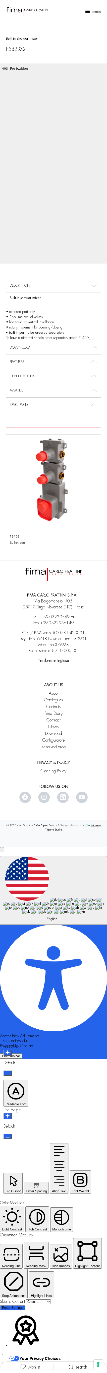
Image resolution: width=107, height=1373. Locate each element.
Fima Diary (54, 713)
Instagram (44, 797)
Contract (53, 720)
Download (53, 733)
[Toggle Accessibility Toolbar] (2, 849)
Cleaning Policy (53, 771)
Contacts (53, 707)
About (53, 693)
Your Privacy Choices (40, 1358)
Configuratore (53, 740)
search (81, 1367)
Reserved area (54, 747)
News (53, 727)
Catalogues (53, 700)
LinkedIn (63, 797)
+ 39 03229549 (54, 617)
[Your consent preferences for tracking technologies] (98, 1364)
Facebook (25, 797)
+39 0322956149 (57, 623)
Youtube (82, 797)
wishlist (34, 1367)
